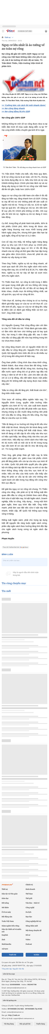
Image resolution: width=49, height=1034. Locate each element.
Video (28, 940)
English (5, 935)
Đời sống (5, 903)
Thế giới (29, 898)
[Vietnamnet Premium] (7, 886)
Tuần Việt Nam (8, 921)
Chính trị (29, 885)
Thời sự (7, 37)
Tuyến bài (12, 955)
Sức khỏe (5, 907)
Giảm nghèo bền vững (10, 926)
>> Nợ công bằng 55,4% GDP (16, 111)
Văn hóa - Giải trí (32, 903)
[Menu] (3, 31)
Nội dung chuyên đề (33, 930)
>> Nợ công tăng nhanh (13, 108)
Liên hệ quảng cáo (9, 1000)
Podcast (29, 944)
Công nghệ (30, 907)
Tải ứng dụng (9, 1024)
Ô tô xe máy (6, 912)
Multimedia (6, 944)
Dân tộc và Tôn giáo (10, 894)
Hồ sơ (28, 935)
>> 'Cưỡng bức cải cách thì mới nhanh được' (24, 105)
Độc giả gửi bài (25, 1024)
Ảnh (3, 940)
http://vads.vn (14, 1015)
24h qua (5, 949)
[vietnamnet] (11, 32)
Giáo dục (5, 898)
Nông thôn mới (32, 926)
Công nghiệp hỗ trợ (33, 921)
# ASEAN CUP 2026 (25, 31)
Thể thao (29, 894)
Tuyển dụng (40, 1024)
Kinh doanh (30, 889)
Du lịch (28, 912)
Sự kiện (36, 955)
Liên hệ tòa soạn (9, 974)
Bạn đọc (29, 917)
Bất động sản (7, 917)
